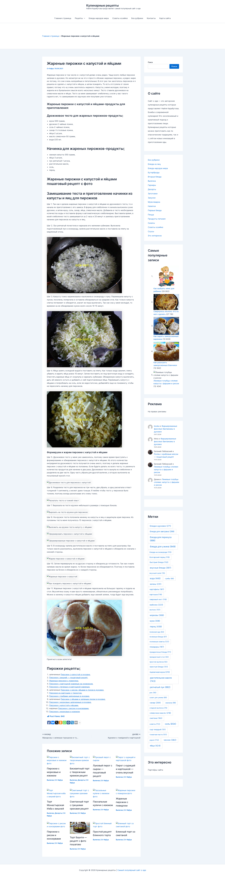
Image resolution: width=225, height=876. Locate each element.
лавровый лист (158, 599)
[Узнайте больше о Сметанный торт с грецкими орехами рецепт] (80, 793)
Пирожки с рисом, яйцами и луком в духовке (82, 690)
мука (155, 621)
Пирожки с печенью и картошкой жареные (69, 687)
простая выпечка (158, 662)
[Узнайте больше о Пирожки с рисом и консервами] (57, 825)
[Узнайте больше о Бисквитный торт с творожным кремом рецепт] (80, 760)
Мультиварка (154, 202)
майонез (156, 605)
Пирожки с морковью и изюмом (64, 711)
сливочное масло (160, 713)
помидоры (157, 647)
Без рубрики (137, 18)
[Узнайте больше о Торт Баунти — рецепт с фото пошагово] (80, 827)
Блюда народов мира (99, 18)
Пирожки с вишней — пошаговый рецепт (68, 677)
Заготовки (153, 193)
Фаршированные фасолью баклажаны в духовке (165, 429)
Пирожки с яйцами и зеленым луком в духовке (83, 699)
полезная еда (157, 632)
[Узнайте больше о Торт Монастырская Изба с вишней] (57, 793)
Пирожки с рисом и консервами (73, 708)
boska (156, 426)
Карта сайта (165, 18)
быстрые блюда (159, 562)
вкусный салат (157, 573)
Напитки (152, 206)
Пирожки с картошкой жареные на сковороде (71, 684)
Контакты (151, 18)
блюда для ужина (163, 546)
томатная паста (158, 735)
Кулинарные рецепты (102, 5)
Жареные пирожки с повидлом (63, 681)
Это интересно (155, 235)
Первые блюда (154, 210)
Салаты (151, 223)
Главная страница (62, 18)
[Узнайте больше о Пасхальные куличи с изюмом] (103, 793)
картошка (156, 595)
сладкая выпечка (158, 708)
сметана (156, 718)
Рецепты (79, 18)
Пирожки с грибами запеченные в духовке (69, 696)
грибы (169, 578)
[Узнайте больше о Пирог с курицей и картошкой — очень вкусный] (126, 758)
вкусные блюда (160, 568)
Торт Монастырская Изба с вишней (55, 805)
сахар (155, 703)
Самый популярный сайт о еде (131, 870)
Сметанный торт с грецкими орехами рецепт (79, 805)
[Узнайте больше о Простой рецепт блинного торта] (103, 825)
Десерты (81, 780)
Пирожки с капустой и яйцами (63, 705)
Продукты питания (156, 219)
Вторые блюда (154, 177)
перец (156, 626)
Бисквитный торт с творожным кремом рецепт (80, 772)
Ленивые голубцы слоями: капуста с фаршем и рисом (166, 469)
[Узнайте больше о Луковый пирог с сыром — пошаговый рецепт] (103, 758)
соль (170, 724)
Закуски (152, 198)
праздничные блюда (160, 652)
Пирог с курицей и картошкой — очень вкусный (125, 769)
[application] (84, 18)
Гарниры (152, 185)
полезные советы (159, 642)
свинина (170, 703)
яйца (155, 745)
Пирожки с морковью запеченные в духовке (70, 702)
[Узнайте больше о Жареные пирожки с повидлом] (126, 792)
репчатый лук (160, 687)
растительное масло (161, 679)
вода (155, 578)
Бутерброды (153, 172)
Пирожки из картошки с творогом (65, 693)
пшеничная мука (160, 672)
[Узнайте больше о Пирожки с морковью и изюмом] (57, 760)
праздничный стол (159, 657)
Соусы (151, 231)
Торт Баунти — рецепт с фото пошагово (78, 841)
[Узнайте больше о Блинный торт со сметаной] (126, 825)
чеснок (170, 740)
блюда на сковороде (160, 552)
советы (155, 724)
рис (153, 693)
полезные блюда (158, 637)
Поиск (150, 62)
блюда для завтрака (162, 531)
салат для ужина (158, 697)
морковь (157, 615)
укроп (154, 740)
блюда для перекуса (160, 539)
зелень (155, 584)
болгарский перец (160, 557)
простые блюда (159, 667)
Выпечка (50, 780)
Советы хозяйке (120, 18)
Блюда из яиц (154, 164)
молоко (155, 610)
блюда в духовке (160, 526)
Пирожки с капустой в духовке (75, 674)
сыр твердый (158, 729)
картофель (157, 589)
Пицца (151, 214)
